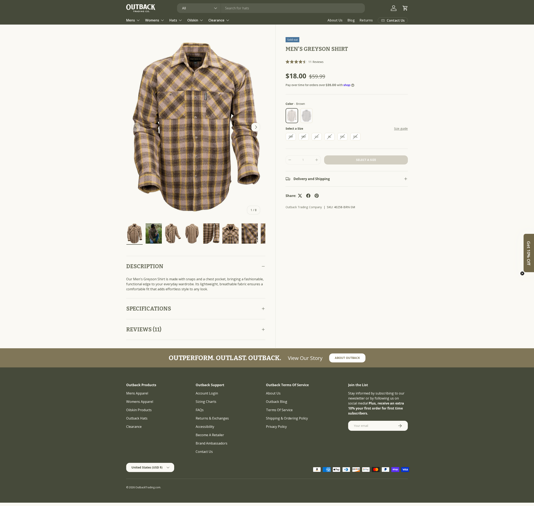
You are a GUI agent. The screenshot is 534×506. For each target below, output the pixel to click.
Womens (152, 20)
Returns (366, 20)
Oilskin (192, 20)
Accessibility (205, 426)
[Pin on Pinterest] (316, 196)
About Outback (347, 358)
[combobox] (271, 8)
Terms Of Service (279, 410)
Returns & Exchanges (212, 418)
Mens (130, 20)
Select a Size (294, 128)
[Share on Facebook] (308, 196)
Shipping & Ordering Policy (287, 418)
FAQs (200, 410)
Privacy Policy (276, 426)
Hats (173, 20)
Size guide (401, 128)
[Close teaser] (522, 273)
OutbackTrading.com (147, 487)
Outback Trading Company (304, 207)
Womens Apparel (139, 401)
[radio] (292, 115)
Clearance (216, 20)
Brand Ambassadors (211, 443)
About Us (335, 20)
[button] (405, 8)
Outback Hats (136, 418)
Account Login (207, 393)
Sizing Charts (206, 401)
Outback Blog (276, 401)
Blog (351, 20)
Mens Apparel (137, 393)
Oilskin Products (139, 410)
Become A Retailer (210, 435)
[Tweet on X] (300, 196)
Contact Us (204, 451)
